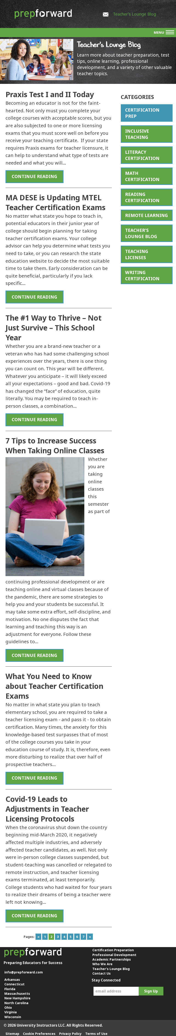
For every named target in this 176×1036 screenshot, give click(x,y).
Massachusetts (17, 993)
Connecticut (14, 984)
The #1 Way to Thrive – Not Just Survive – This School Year (54, 327)
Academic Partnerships (111, 959)
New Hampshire (17, 998)
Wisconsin (12, 1017)
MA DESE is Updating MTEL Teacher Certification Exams (55, 202)
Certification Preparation (113, 950)
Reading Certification (142, 197)
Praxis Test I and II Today (50, 94)
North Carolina (16, 1003)
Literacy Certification (142, 155)
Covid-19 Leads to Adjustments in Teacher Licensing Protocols (47, 809)
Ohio (8, 1007)
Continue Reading (34, 176)
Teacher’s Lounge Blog (111, 969)
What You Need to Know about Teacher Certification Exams (54, 686)
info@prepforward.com (23, 972)
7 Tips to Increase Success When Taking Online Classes (55, 445)
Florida (9, 989)
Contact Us (101, 973)
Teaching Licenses (136, 254)
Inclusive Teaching (137, 134)
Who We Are (102, 964)
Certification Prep (142, 113)
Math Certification (142, 176)
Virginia (10, 1012)
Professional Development (114, 955)
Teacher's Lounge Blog (134, 14)
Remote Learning (146, 215)
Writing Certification (142, 275)
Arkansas (12, 979)
